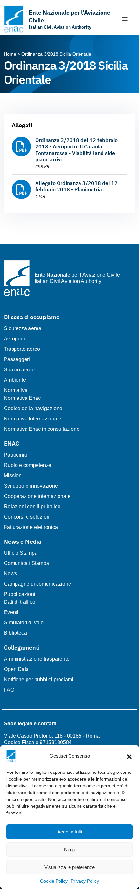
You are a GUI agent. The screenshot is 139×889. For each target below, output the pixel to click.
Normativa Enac (22, 398)
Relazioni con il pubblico (32, 506)
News (10, 573)
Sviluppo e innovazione (31, 486)
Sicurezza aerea (22, 328)
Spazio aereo (19, 369)
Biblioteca (15, 633)
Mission (13, 475)
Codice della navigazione (33, 408)
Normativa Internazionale (32, 418)
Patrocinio (15, 455)
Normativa (15, 390)
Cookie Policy (54, 881)
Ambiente (15, 380)
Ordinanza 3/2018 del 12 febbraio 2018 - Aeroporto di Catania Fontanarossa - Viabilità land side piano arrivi (76, 150)
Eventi (11, 612)
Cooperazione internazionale (37, 496)
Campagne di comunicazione (37, 584)
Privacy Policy (85, 881)
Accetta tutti (69, 831)
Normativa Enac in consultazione (42, 429)
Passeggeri (17, 359)
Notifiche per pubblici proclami (38, 679)
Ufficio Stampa (20, 553)
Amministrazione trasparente (37, 659)
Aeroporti (14, 338)
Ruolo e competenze (27, 465)
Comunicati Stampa (26, 563)
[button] (129, 756)
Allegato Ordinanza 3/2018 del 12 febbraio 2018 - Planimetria (76, 186)
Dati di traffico (19, 602)
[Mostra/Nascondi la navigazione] (125, 19)
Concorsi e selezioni (27, 517)
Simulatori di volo (24, 622)
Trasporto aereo (22, 349)
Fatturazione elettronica (31, 527)
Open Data (16, 669)
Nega (69, 849)
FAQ (9, 689)
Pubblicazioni (19, 594)
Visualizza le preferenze (69, 867)
